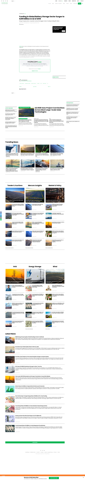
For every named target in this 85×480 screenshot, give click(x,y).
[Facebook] (2, 1)
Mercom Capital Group (49, 452)
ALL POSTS (34, 86)
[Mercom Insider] (61, 1)
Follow (20, 46)
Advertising (27, 452)
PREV (21, 86)
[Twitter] (5, 1)
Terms (59, 452)
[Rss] (3, 1)
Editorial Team (32, 452)
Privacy (55, 452)
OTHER (67, 3)
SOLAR (49, 3)
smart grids (44, 83)
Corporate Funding (27, 83)
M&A (41, 83)
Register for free (35, 70)
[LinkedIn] (7, 1)
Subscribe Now (53, 478)
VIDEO (71, 3)
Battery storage (22, 83)
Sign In (39, 68)
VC (47, 83)
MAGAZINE (75, 3)
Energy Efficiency (33, 83)
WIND (64, 3)
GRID (53, 3)
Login (80, 3)
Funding (38, 83)
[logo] (4, 3)
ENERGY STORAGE (58, 3)
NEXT (49, 86)
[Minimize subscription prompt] (83, 477)
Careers (42, 452)
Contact (38, 452)
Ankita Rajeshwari (26, 22)
